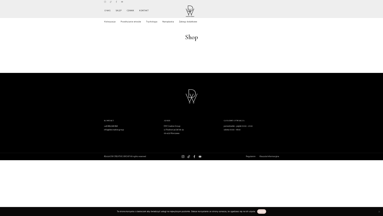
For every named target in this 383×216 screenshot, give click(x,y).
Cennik (130, 10)
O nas (107, 10)
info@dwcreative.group (114, 130)
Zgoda (262, 211)
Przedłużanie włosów (131, 21)
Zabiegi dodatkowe (188, 21)
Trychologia (151, 21)
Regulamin (251, 156)
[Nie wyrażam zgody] (379, 211)
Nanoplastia (168, 21)
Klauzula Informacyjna (269, 156)
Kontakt (144, 10)
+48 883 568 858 (111, 126)
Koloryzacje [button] (110, 21)
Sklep (119, 10)
